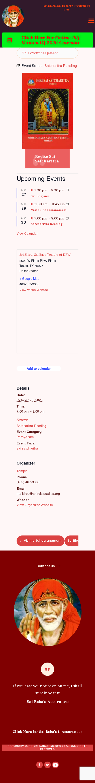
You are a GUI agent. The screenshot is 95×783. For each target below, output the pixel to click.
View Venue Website (33, 290)
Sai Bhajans (40, 196)
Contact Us (45, 566)
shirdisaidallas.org (45, 746)
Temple (22, 470)
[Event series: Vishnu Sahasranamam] (67, 204)
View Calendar (27, 233)
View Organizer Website (35, 504)
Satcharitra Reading (31, 425)
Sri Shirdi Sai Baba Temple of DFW (44, 255)
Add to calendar (39, 368)
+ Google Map (29, 278)
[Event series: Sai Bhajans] (67, 190)
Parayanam (25, 436)
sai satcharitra (27, 448)
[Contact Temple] (35, 563)
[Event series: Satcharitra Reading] (67, 218)
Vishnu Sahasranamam (49, 210)
